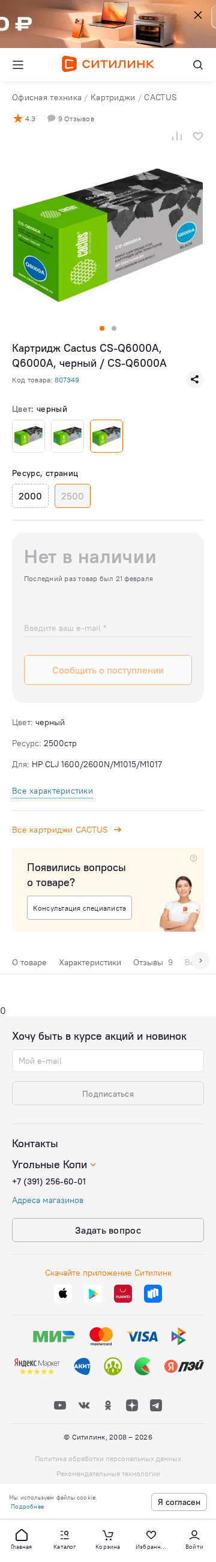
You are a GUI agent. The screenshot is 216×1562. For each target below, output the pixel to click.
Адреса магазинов (47, 1200)
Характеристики (90, 962)
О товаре (29, 962)
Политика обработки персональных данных (108, 1458)
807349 (67, 379)
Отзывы (153, 962)
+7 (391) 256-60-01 (49, 1181)
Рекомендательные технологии (108, 1473)
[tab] (29, 965)
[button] (21, 1538)
